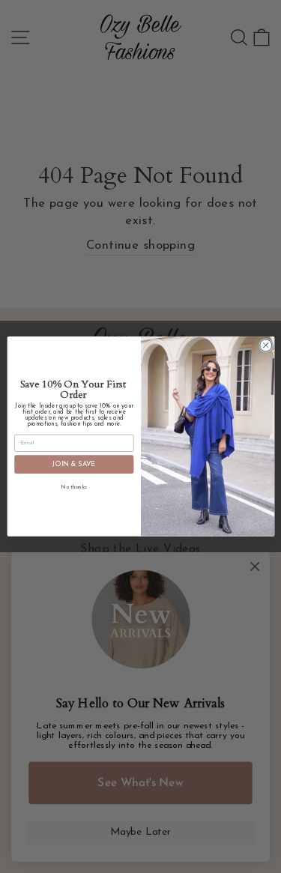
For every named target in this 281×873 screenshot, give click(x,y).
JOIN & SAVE (73, 464)
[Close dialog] (265, 345)
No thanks (74, 487)
